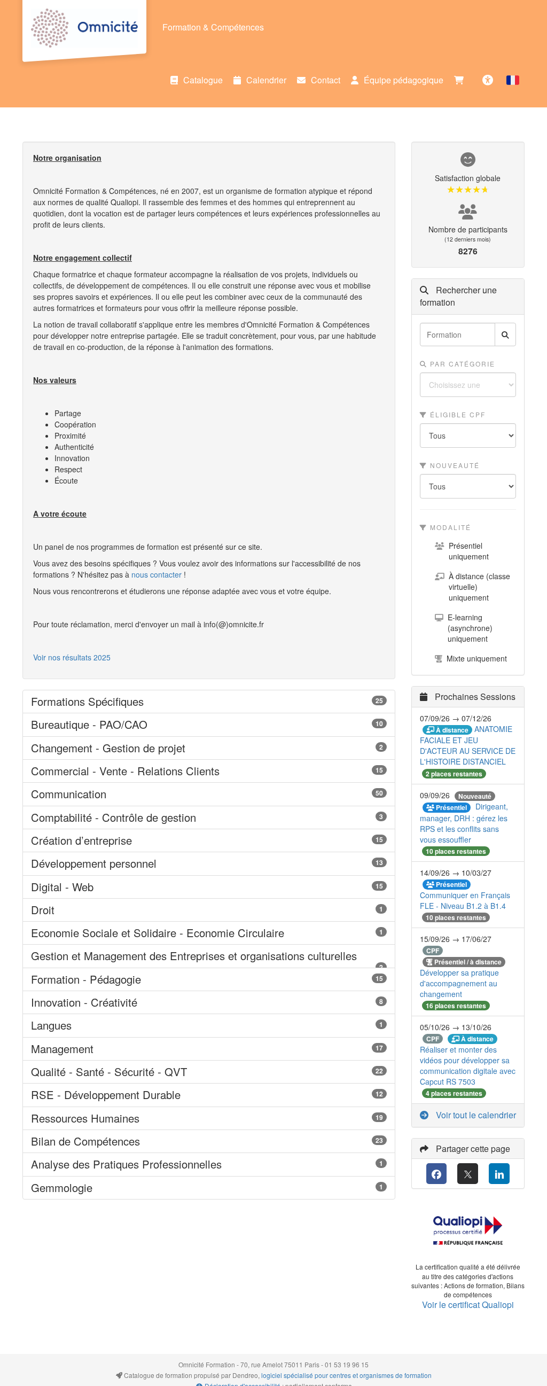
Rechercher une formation (458, 296)
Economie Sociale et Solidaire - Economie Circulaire (209, 933)
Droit (209, 910)
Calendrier (266, 80)
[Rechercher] (505, 334)
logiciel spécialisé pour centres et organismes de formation (346, 1375)
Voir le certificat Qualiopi (468, 1304)
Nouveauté (453, 465)
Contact (325, 80)
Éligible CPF (456, 414)
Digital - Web (209, 887)
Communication (209, 794)
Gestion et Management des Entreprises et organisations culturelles (209, 956)
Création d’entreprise (209, 840)
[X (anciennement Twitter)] (467, 1173)
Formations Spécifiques (209, 701)
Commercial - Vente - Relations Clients (209, 771)
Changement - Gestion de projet (209, 748)
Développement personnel (209, 863)
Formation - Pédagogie (209, 979)
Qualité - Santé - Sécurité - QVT (209, 1072)
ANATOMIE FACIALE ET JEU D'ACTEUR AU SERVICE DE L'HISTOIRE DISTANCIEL (467, 745)
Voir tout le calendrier (475, 1115)
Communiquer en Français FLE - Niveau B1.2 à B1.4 (465, 900)
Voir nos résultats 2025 (72, 657)
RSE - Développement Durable (209, 1095)
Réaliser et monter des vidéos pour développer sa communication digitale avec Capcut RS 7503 (467, 1065)
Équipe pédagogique (403, 80)
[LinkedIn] (499, 1173)
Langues (209, 1025)
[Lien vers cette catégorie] (157, 702)
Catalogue (203, 80)
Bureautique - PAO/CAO (209, 724)
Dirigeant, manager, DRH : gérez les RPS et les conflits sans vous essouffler (464, 823)
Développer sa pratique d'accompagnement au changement (459, 983)
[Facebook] (436, 1173)
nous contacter (156, 574)
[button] (513, 80)
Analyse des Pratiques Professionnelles (209, 1164)
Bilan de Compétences (209, 1141)
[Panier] (461, 80)
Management (209, 1049)
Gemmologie (209, 1188)
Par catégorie (461, 363)
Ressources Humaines (209, 1118)
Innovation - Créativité (209, 1002)
